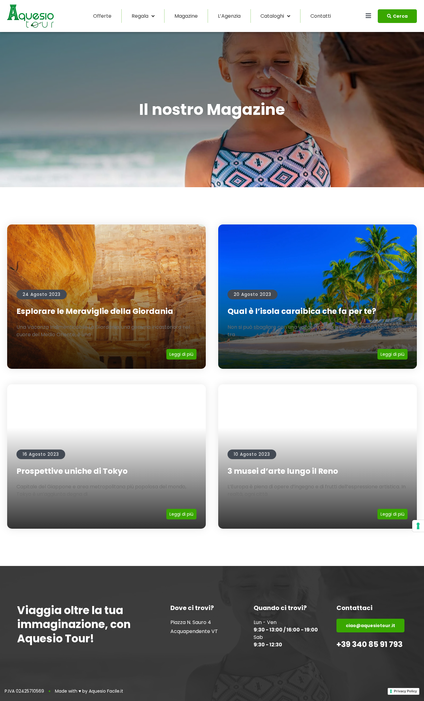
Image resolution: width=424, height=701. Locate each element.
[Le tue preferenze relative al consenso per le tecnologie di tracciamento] (418, 526)
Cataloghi (272, 16)
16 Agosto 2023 (41, 454)
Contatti (320, 16)
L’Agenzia (229, 16)
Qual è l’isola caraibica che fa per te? (302, 311)
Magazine (186, 16)
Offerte (102, 16)
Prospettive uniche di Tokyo (72, 471)
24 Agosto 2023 (42, 294)
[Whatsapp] (197, 644)
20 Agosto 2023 (252, 294)
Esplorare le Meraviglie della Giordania (94, 311)
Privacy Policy (405, 691)
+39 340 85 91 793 (369, 644)
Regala (140, 16)
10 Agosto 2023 (252, 454)
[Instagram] (185, 644)
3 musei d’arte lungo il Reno (283, 471)
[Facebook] (173, 644)
